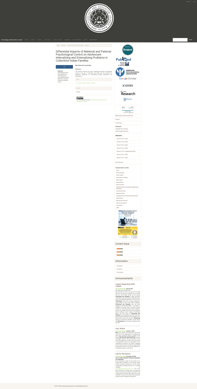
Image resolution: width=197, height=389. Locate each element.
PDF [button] (64, 66)
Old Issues (39, 39)
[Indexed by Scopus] (128, 49)
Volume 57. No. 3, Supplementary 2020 (126, 151)
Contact (85, 39)
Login (194, 1)
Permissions (119, 205)
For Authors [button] (47, 39)
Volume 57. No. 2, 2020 (122, 154)
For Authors (119, 269)
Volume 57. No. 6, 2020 (122, 141)
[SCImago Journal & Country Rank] (128, 115)
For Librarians (120, 272)
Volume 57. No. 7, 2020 (122, 138)
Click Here (125, 128)
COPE (117, 207)
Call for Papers (119, 175)
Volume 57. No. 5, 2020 (122, 145)
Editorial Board (119, 182)
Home (58, 45)
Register (189, 1)
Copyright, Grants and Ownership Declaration (127, 195)
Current (26, 39)
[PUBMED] (124, 61)
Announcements (93, 39)
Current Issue (119, 123)
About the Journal (57, 39)
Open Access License (121, 203)
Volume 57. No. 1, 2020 (122, 157)
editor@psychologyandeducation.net (124, 368)
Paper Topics (119, 179)
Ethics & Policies (120, 184)
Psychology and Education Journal (11, 40)
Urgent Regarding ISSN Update (125, 285)
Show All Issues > (120, 162)
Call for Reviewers (123, 354)
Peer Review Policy (120, 191)
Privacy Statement (76, 39)
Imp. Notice (120, 328)
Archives (33, 39)
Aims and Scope (120, 172)
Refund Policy (119, 198)
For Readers (120, 266)
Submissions (67, 39)
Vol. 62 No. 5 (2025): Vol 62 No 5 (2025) (75, 45)
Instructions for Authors (122, 177)
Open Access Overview (121, 200)
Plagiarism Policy (120, 193)
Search (190, 39)
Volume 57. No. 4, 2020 (122, 148)
